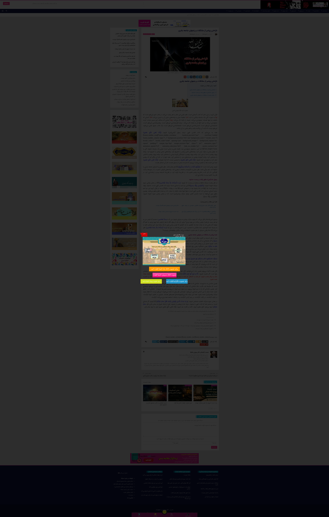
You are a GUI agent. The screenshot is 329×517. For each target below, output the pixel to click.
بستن (144, 233)
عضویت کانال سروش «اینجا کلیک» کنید (164, 275)
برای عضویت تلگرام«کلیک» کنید (177, 281)
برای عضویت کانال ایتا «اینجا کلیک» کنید (164, 269)
